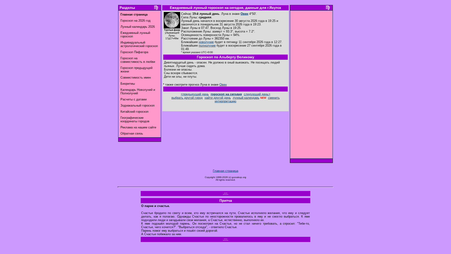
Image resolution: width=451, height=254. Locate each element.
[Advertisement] (311, 85)
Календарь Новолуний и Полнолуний (138, 91)
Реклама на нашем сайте (138, 127)
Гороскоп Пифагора (134, 52)
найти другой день (218, 97)
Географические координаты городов (135, 119)
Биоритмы (128, 83)
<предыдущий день (195, 94)
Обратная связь (132, 133)
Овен (244, 14)
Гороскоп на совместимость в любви (138, 60)
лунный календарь (246, 97)
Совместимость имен (136, 77)
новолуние (206, 42)
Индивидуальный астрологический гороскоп (139, 44)
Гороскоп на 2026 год (136, 20)
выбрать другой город (187, 97)
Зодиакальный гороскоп (138, 105)
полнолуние (207, 45)
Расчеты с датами (134, 99)
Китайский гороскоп (134, 111)
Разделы (127, 8)
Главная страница (225, 171)
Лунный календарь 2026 (138, 26)
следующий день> (257, 94)
